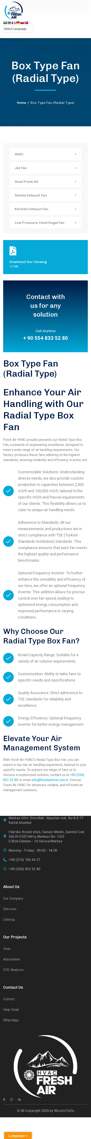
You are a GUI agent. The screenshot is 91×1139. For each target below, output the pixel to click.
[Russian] (22, 22)
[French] (13, 22)
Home (21, 103)
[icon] (4, 1099)
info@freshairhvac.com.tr (50, 780)
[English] (9, 22)
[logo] (13, 10)
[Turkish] (26, 22)
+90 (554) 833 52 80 (24, 869)
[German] (18, 22)
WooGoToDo (64, 1111)
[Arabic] (5, 22)
